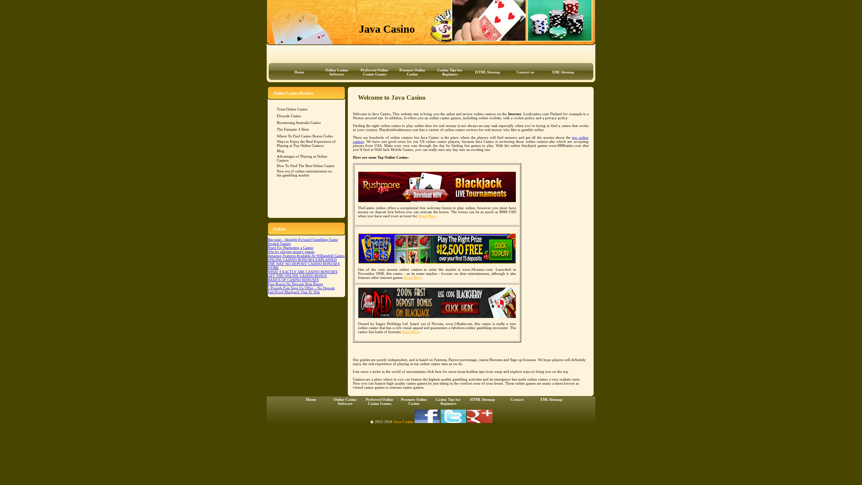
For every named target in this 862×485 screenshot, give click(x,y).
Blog (280, 151)
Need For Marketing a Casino (290, 248)
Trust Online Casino (292, 109)
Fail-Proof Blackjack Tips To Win (294, 292)
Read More (427, 216)
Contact (517, 399)
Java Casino (403, 422)
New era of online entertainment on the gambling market (304, 173)
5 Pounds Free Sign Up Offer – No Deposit (301, 288)
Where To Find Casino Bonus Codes (305, 136)
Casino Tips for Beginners (449, 72)
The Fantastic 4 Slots (293, 129)
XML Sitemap (563, 72)
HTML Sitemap (487, 72)
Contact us (525, 72)
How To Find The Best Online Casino (306, 166)
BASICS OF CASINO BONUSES (293, 280)
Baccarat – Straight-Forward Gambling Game (303, 239)
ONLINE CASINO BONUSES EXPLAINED (302, 260)
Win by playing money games (291, 252)
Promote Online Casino (412, 72)
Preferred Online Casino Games (374, 72)
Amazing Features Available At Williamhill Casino (306, 256)
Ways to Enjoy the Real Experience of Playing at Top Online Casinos (306, 143)
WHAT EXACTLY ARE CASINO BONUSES (302, 272)
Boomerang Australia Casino (299, 123)
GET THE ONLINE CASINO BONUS (297, 276)
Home (299, 72)
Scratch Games (279, 243)
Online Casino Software (336, 72)
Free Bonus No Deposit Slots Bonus (295, 284)
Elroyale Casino (289, 116)
